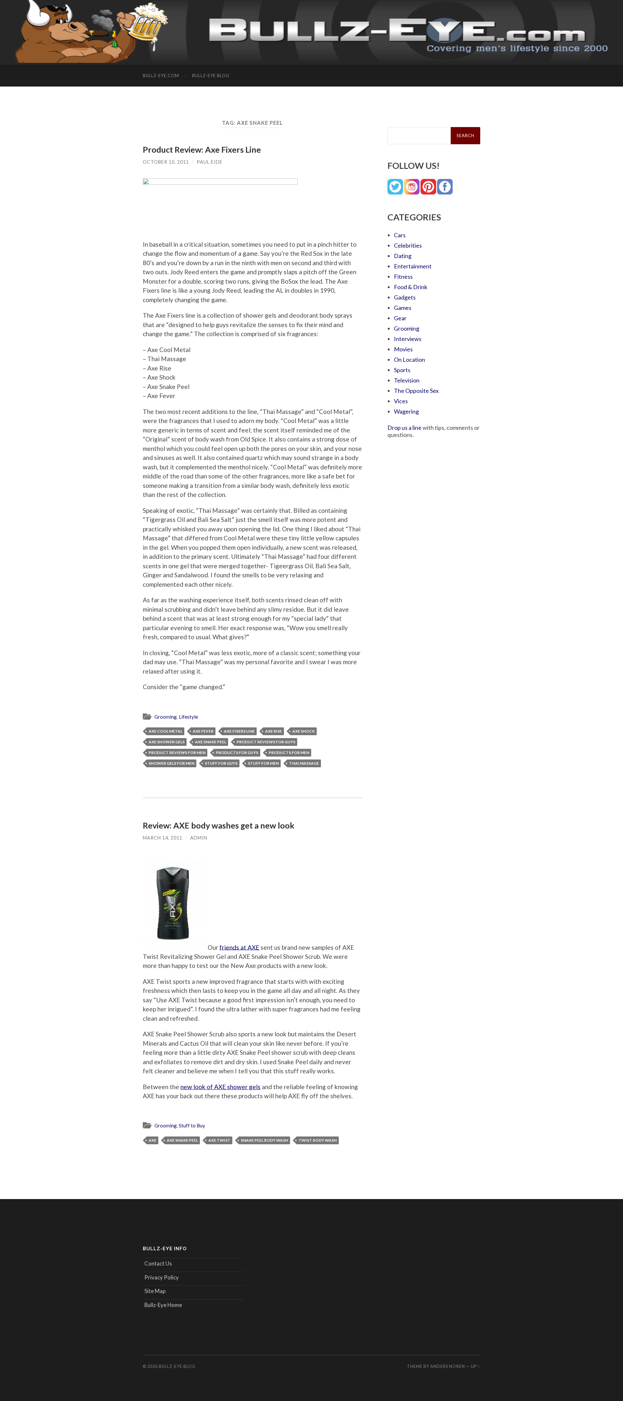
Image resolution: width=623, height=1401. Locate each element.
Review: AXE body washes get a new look (218, 825)
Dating (402, 255)
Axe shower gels (167, 741)
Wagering (406, 411)
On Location (409, 359)
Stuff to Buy (192, 1125)
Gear (400, 318)
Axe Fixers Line (239, 731)
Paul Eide (210, 162)
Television (407, 380)
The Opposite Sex (416, 390)
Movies (403, 349)
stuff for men (263, 763)
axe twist (219, 1140)
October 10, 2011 (166, 162)
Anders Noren (447, 1366)
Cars (400, 235)
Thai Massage (304, 763)
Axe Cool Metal (165, 731)
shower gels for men (171, 763)
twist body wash (318, 1140)
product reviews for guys (266, 741)
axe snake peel (210, 741)
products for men (289, 752)
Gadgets (405, 297)
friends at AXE (239, 947)
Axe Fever (203, 731)
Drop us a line (404, 427)
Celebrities (408, 245)
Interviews (407, 338)
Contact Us (158, 1263)
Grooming (165, 717)
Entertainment (413, 266)
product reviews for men (177, 752)
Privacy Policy (161, 1277)
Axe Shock (303, 731)
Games (402, 307)
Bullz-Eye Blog (210, 75)
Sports (402, 369)
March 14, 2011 (162, 838)
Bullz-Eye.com (161, 75)
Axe (152, 1140)
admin (198, 838)
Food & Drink (410, 286)
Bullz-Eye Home (163, 1304)
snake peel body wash (264, 1140)
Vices (401, 401)
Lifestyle (188, 717)
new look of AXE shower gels (220, 1086)
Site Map (154, 1291)
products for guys (237, 752)
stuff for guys (221, 763)
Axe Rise (273, 731)
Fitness (403, 276)
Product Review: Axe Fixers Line (202, 149)
